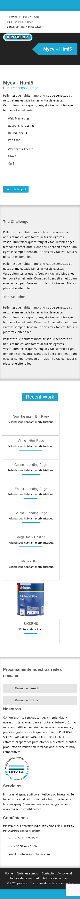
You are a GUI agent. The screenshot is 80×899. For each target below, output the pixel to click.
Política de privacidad (24, 878)
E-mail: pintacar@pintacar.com (25, 26)
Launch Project (16, 189)
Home (9, 873)
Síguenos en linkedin (27, 688)
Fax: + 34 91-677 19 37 (20, 22)
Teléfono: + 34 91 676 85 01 (23, 17)
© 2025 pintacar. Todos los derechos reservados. (40, 883)
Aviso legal (64, 873)
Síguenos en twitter (26, 700)
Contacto (48, 873)
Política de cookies (55, 878)
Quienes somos (27, 873)
